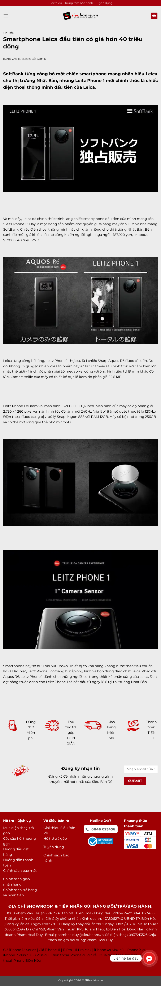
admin (41, 58)
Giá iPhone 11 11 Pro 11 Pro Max (65, 950)
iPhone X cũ (136, 950)
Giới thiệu (55, 3)
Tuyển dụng (104, 3)
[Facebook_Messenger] (149, 958)
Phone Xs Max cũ (109, 950)
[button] (5, 16)
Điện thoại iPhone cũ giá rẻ (74, 955)
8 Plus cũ (41, 955)
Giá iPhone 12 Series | (20, 950)
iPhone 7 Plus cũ (17, 955)
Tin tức (8, 32)
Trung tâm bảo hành (79, 3)
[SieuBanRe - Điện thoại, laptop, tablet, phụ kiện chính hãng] (80, 16)
